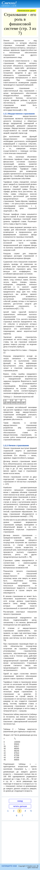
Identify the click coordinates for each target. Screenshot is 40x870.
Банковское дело (26, 10)
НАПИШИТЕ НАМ (9, 866)
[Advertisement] (20, 842)
